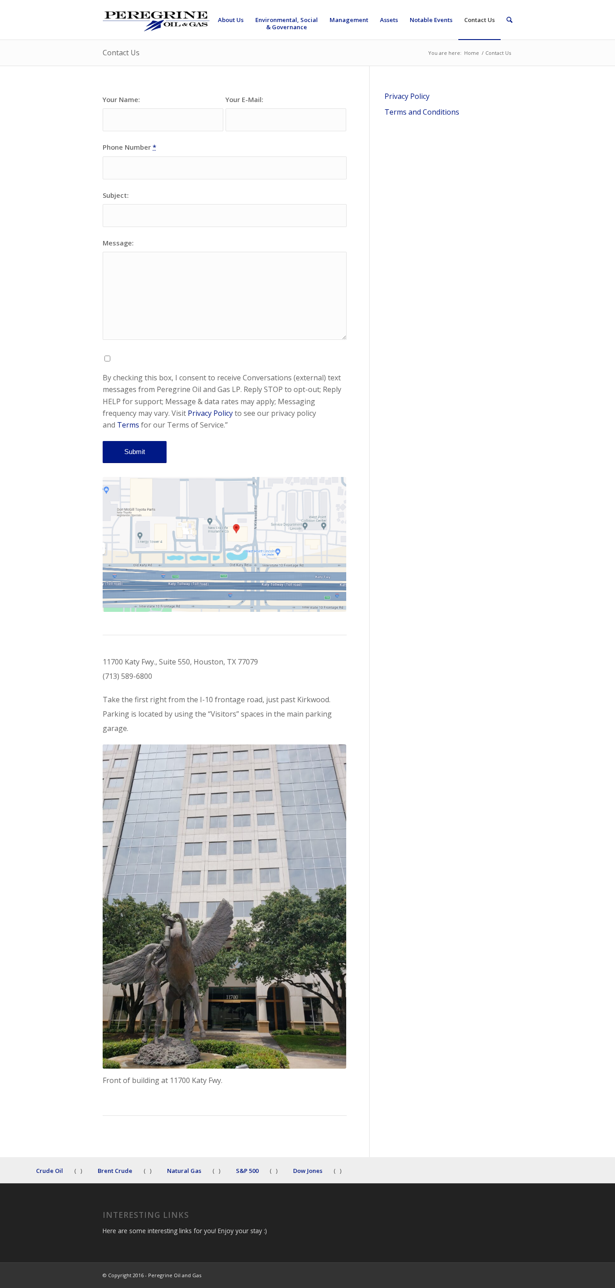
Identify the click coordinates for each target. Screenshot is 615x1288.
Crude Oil (49, 1168)
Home (471, 52)
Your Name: (121, 99)
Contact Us (121, 53)
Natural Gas (184, 1168)
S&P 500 (247, 1168)
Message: (118, 242)
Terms (128, 425)
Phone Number (129, 147)
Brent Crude (115, 1168)
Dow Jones (307, 1168)
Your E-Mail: (244, 99)
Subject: (116, 195)
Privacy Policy (209, 413)
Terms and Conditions (421, 112)
